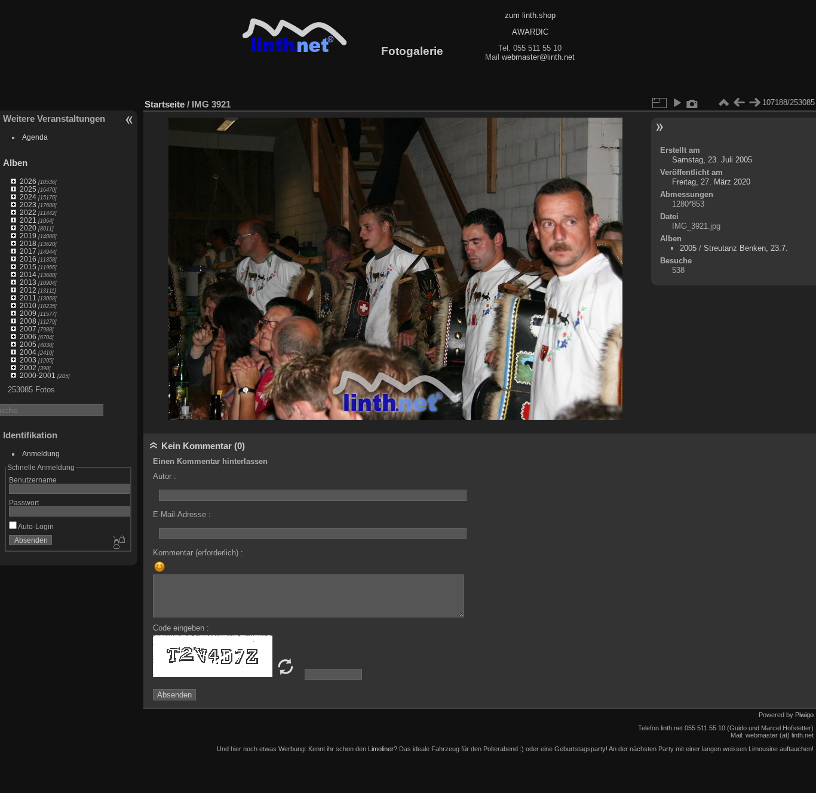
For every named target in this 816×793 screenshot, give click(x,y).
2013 (28, 282)
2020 (28, 228)
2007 (28, 329)
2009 (28, 313)
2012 (28, 290)
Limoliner (381, 748)
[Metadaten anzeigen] (692, 102)
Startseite (165, 104)
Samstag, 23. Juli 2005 (712, 159)
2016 (28, 259)
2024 (28, 197)
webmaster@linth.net (538, 57)
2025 (28, 189)
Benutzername (33, 480)
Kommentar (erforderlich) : (198, 552)
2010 (28, 305)
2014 (28, 274)
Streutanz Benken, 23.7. (746, 248)
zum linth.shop (530, 15)
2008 (28, 321)
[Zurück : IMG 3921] (739, 102)
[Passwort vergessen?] (118, 543)
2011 (28, 298)
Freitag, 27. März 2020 (711, 181)
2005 (28, 344)
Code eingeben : (181, 627)
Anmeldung (41, 453)
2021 (28, 220)
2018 (28, 243)
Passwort (24, 502)
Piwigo (804, 714)
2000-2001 (38, 375)
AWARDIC (530, 31)
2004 (28, 352)
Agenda (35, 137)
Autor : (164, 476)
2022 (28, 212)
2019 (28, 235)
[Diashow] (677, 102)
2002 (28, 367)
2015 (28, 267)
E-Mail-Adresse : (182, 514)
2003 (28, 360)
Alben (15, 163)
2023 (28, 204)
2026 (28, 181)
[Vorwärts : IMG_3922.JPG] (754, 102)
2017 (28, 251)
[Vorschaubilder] (723, 102)
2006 (28, 336)
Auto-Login (35, 526)
